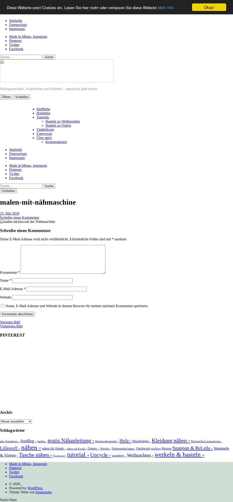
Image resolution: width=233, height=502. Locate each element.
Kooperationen (56, 142)
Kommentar (10, 272)
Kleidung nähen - (171, 440)
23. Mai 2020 (9, 213)
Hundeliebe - (141, 441)
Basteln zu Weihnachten (63, 121)
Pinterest (15, 41)
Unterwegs (44, 134)
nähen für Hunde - (54, 448)
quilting (156, 448)
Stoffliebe (43, 109)
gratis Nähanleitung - (71, 440)
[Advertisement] (116, 374)
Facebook (16, 49)
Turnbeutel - (59, 456)
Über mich (44, 138)
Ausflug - (28, 440)
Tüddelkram (45, 129)
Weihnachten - (140, 455)
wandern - (119, 455)
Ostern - (93, 448)
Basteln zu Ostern (58, 125)
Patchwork (143, 448)
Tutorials (42, 117)
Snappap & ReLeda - (192, 448)
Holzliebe (43, 113)
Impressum (17, 29)
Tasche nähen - (35, 455)
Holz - (125, 440)
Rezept (167, 448)
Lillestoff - (10, 448)
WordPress (35, 488)
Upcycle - (100, 455)
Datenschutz (18, 25)
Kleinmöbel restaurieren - (206, 441)
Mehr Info (166, 7)
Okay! (209, 7)
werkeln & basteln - (179, 454)
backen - (42, 441)
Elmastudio (43, 492)
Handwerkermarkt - (107, 441)
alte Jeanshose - (9, 441)
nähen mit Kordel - (77, 449)
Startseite (15, 21)
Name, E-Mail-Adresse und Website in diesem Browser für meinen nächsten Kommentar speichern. (76, 306)
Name (5, 280)
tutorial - (78, 454)
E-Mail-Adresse (12, 289)
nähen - (31, 447)
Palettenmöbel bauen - (123, 448)
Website (5, 297)
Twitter (14, 45)
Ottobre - (105, 448)
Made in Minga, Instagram (28, 37)
